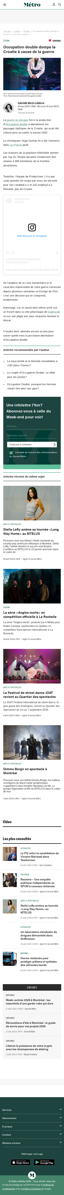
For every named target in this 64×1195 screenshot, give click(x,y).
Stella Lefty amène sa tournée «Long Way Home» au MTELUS (31, 531)
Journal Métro (30, 1008)
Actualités (26, 848)
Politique (25, 874)
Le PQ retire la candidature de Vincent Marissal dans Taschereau (40, 856)
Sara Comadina (45, 865)
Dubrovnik (54, 311)
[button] (4, 5)
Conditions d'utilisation (31, 1188)
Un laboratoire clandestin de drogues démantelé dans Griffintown (39, 935)
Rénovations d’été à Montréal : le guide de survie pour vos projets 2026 (31, 1024)
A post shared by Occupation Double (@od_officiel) (32, 269)
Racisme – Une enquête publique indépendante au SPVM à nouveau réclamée (38, 882)
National (25, 953)
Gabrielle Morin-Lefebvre (31, 103)
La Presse (16, 144)
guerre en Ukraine (17, 120)
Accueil (7, 31)
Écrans (27, 31)
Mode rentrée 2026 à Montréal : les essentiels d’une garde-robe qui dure (29, 1001)
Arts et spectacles (12, 524)
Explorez (32, 987)
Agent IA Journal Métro (32, 558)
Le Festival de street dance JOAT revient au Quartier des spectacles (29, 694)
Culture (17, 31)
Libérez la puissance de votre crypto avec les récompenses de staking (29, 1047)
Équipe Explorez (30, 1054)
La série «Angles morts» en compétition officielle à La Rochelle (30, 614)
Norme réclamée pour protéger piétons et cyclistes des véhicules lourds (39, 961)
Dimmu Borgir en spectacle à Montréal (25, 770)
